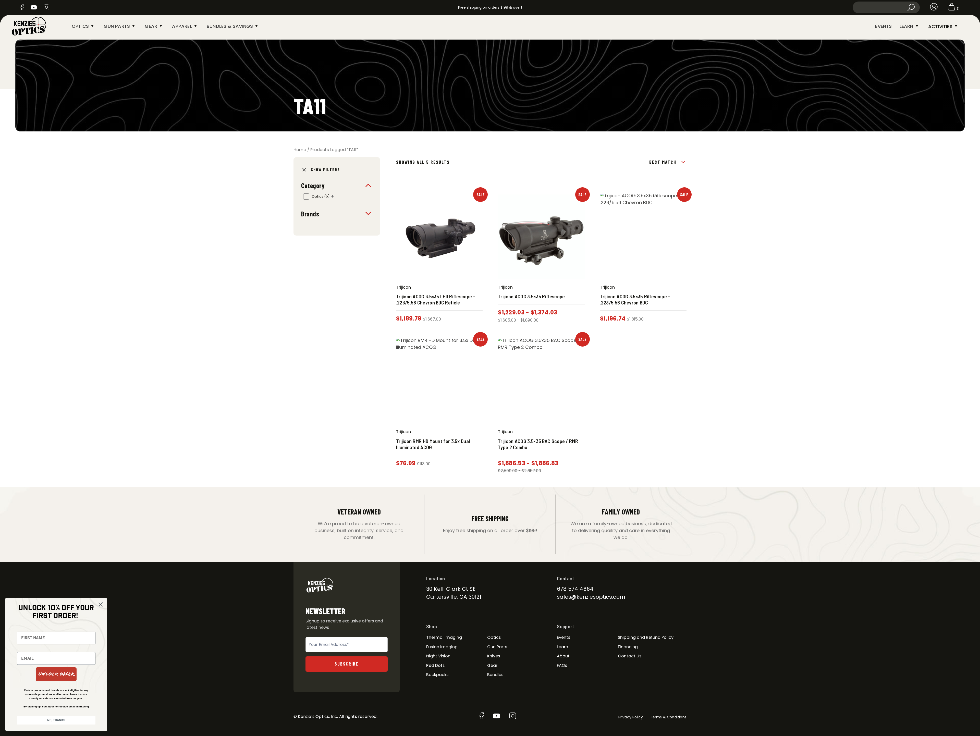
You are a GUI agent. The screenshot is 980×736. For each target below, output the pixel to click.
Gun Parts (117, 26)
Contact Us (629, 656)
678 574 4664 (575, 589)
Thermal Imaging (444, 637)
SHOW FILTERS (325, 169)
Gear (151, 26)
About (563, 656)
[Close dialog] (100, 604)
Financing (628, 647)
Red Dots (435, 665)
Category (313, 185)
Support (565, 626)
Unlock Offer (56, 674)
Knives (493, 656)
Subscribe (346, 664)
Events (883, 26)
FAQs (562, 665)
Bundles (495, 675)
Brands (310, 214)
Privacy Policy (630, 717)
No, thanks (56, 720)
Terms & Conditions (668, 717)
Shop (431, 626)
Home (299, 150)
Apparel (182, 26)
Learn (906, 26)
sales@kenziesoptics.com (591, 596)
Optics (80, 26)
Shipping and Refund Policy (645, 637)
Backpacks (437, 675)
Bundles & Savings (230, 26)
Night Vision (438, 656)
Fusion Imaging (442, 647)
